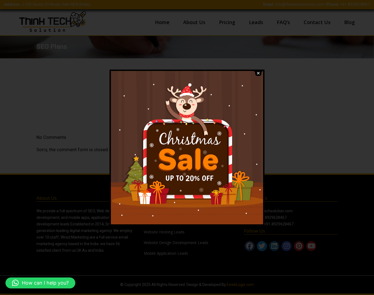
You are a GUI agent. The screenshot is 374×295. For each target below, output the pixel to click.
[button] (40, 282)
